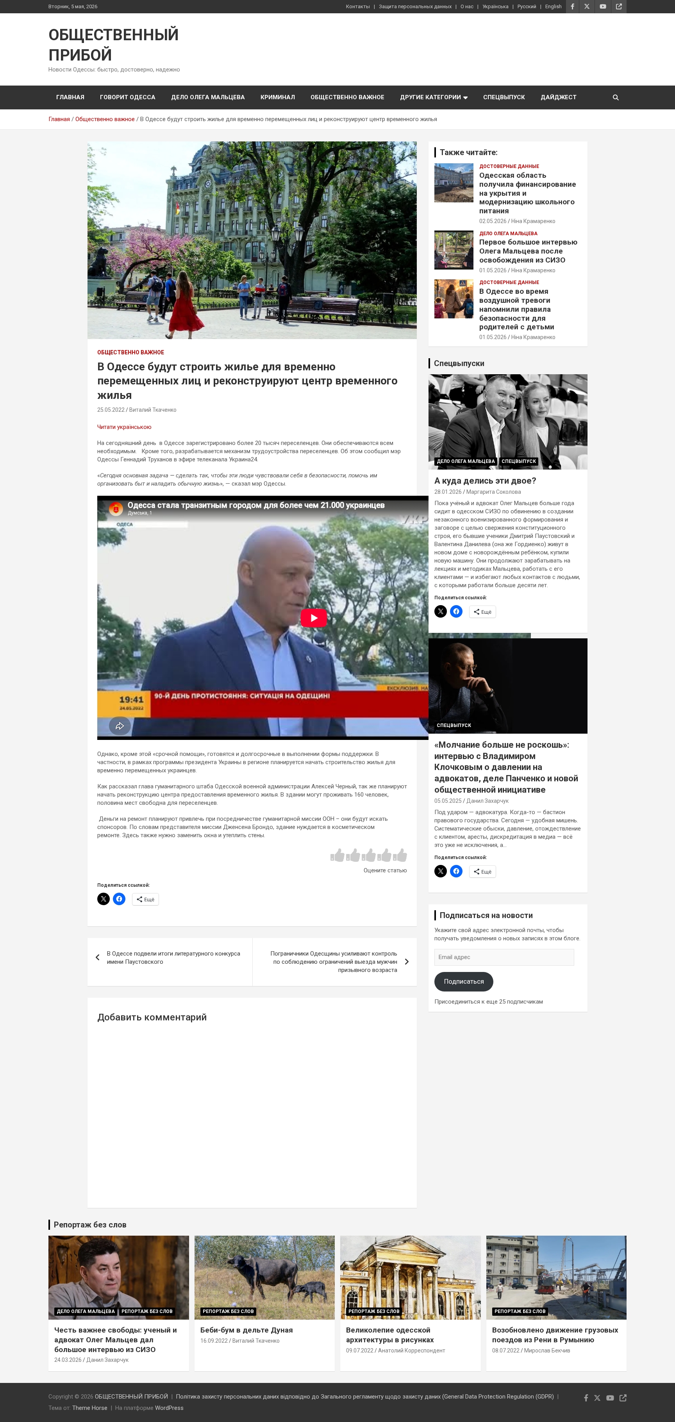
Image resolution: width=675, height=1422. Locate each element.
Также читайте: (469, 152)
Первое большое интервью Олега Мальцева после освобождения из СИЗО (528, 251)
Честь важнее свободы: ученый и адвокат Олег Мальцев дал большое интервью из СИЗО (115, 1340)
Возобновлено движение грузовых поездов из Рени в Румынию (555, 1335)
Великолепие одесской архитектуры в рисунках (390, 1335)
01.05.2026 (493, 270)
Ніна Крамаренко (533, 221)
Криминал (278, 97)
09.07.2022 (359, 1350)
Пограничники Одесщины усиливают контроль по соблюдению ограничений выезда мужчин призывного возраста (333, 962)
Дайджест (559, 97)
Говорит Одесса (127, 97)
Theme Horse (89, 1407)
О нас (467, 6)
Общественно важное (347, 97)
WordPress (169, 1407)
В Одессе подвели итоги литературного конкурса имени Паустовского (173, 957)
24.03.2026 (68, 1360)
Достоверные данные (509, 166)
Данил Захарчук (487, 801)
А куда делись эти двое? (485, 481)
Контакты (358, 6)
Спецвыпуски (459, 363)
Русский (527, 6)
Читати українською (124, 427)
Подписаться (464, 981)
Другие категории (430, 97)
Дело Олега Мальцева (208, 97)
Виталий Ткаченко (153, 410)
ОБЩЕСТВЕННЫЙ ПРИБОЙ (131, 1396)
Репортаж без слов (90, 1224)
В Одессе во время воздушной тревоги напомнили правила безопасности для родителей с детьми (516, 309)
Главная (70, 97)
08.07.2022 (506, 1350)
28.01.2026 (448, 492)
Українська (495, 6)
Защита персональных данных (415, 6)
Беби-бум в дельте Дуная (246, 1330)
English (553, 6)
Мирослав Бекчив (547, 1350)
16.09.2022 (214, 1341)
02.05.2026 (493, 221)
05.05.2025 (448, 801)
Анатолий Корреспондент (411, 1350)
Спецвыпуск (504, 97)
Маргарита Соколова (493, 492)
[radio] (337, 855)
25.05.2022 (111, 410)
